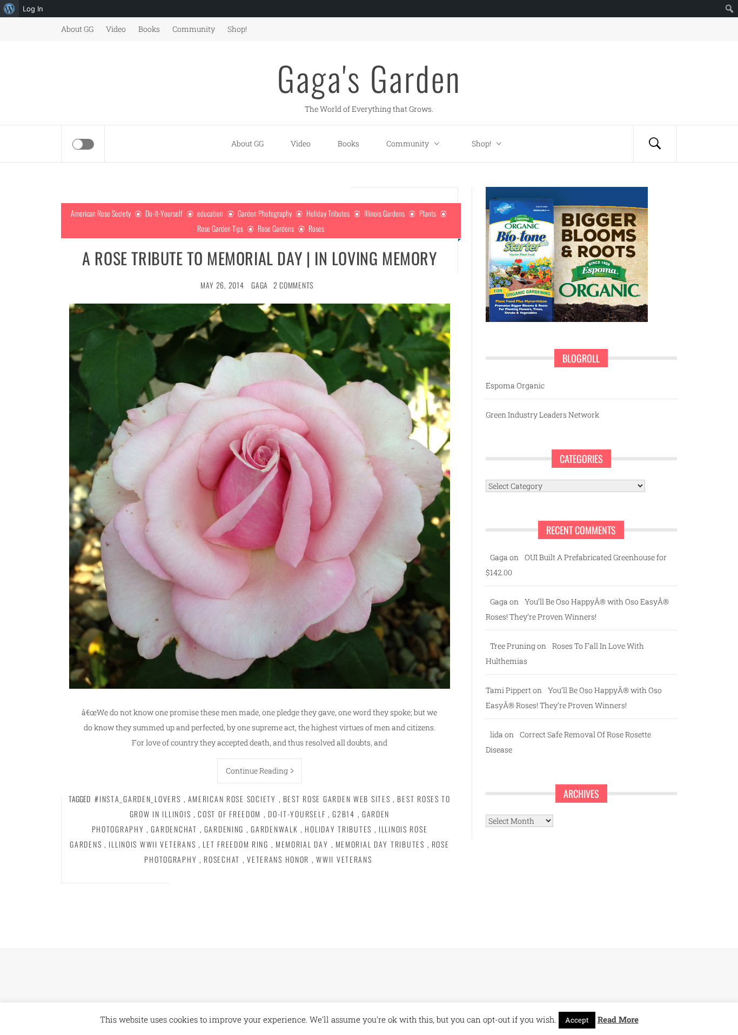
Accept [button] (577, 1020)
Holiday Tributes (328, 213)
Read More (618, 1019)
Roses (316, 228)
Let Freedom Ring (236, 844)
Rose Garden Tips (220, 228)
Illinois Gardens (384, 213)
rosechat (222, 859)
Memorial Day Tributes (380, 844)
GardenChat (174, 829)
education (210, 213)
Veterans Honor (278, 859)
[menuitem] (9, 8)
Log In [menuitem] (33, 8)
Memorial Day (302, 844)
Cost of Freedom (229, 813)
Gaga (259, 285)
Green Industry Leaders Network (542, 414)
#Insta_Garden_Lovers (137, 798)
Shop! (237, 29)
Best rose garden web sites (337, 798)
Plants (427, 213)
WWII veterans (344, 859)
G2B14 (343, 813)
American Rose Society (101, 213)
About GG (77, 29)
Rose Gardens (276, 228)
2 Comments (293, 285)
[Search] (654, 143)
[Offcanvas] (83, 144)
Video (116, 29)
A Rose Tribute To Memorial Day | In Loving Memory (259, 258)
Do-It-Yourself (164, 213)
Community (193, 29)
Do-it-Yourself (296, 813)
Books (149, 29)
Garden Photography (265, 213)
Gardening (224, 829)
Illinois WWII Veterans (152, 844)
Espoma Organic (515, 385)
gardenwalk (274, 829)
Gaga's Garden (369, 78)
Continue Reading (257, 770)
